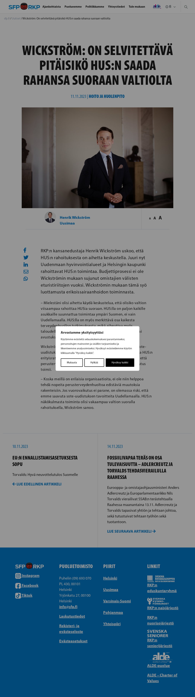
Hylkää (94, 362)
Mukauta (72, 362)
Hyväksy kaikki (120, 362)
